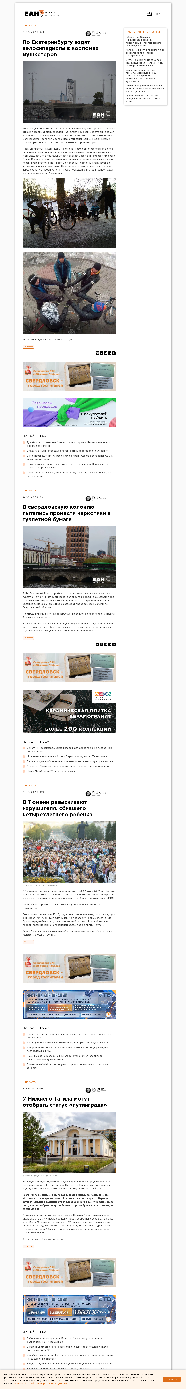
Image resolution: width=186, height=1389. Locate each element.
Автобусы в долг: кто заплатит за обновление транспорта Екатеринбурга (145, 53)
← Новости (29, 26)
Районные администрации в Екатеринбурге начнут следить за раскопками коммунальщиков (64, 1058)
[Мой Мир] (109, 353)
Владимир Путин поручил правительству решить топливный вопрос (68, 766)
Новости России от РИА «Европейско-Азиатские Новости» (34, 13)
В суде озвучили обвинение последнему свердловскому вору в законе (70, 761)
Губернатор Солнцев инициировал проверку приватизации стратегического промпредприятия (143, 41)
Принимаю (172, 1379)
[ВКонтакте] (97, 353)
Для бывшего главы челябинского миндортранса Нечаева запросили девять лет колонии (68, 444)
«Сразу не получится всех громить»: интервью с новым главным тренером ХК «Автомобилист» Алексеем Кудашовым (142, 76)
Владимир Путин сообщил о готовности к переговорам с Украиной (68, 451)
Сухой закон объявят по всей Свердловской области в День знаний (143, 99)
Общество (28, 347)
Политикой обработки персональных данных (39, 1384)
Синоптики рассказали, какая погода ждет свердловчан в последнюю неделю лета (69, 474)
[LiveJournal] (114, 353)
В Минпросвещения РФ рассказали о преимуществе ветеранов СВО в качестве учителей (70, 457)
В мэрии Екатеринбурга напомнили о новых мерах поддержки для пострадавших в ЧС (67, 1049)
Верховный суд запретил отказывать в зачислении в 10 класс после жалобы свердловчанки (68, 466)
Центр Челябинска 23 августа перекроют (52, 771)
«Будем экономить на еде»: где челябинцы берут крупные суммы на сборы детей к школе (144, 63)
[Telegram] (105, 353)
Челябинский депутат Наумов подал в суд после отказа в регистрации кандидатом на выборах (70, 1357)
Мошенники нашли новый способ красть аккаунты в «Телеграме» (67, 756)
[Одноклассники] (101, 353)
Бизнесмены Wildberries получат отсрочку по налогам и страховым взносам (67, 1066)
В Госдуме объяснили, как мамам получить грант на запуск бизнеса (67, 1043)
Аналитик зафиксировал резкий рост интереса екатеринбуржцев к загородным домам (145, 89)
